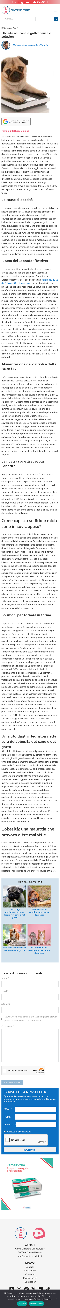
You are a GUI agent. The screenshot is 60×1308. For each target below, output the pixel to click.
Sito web (5, 1004)
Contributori (30, 1270)
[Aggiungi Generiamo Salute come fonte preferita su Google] (16, 121)
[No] (56, 1298)
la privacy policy (23, 1131)
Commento (7, 1026)
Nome (7, 1116)
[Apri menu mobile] (55, 10)
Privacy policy (30, 1278)
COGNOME (10, 1124)
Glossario (30, 1274)
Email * (4, 991)
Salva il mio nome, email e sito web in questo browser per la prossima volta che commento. (31, 1018)
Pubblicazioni (30, 1281)
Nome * (5, 978)
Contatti (30, 1266)
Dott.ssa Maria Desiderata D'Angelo (30, 45)
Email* (8, 1109)
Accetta (22, 1303)
